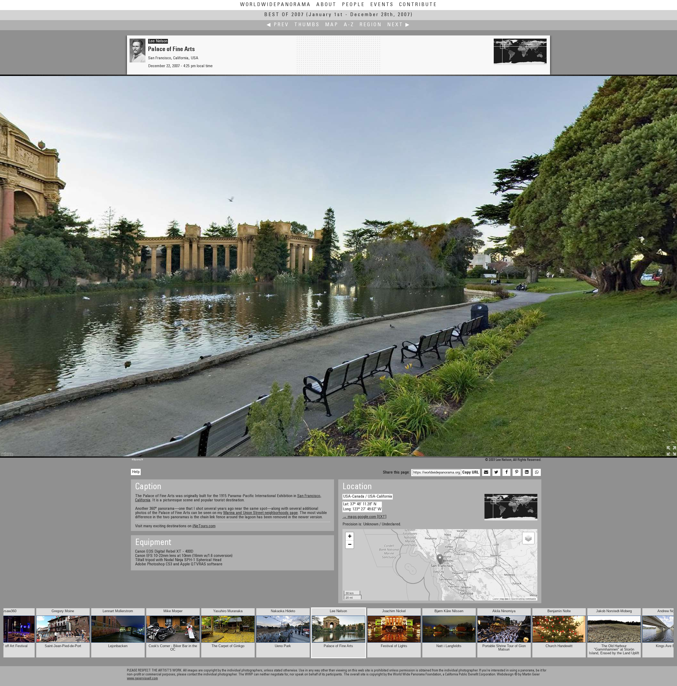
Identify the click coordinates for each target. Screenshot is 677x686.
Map (331, 25)
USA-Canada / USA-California (367, 496)
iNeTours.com (204, 526)
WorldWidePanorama (275, 4)
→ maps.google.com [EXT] (364, 517)
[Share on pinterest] (516, 472)
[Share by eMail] (486, 472)
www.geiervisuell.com (142, 678)
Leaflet (495, 598)
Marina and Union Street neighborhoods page (260, 513)
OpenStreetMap (518, 598)
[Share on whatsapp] (537, 472)
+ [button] (349, 536)
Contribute (418, 4)
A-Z (349, 25)
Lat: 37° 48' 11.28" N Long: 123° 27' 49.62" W (362, 506)
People (353, 4)
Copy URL (470, 472)
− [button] (349, 544)
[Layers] (528, 538)
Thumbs (307, 25)
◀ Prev (278, 25)
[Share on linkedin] (527, 472)
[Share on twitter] (496, 472)
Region (371, 25)
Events (382, 4)
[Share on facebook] (506, 472)
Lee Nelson (158, 41)
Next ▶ (398, 25)
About (326, 4)
